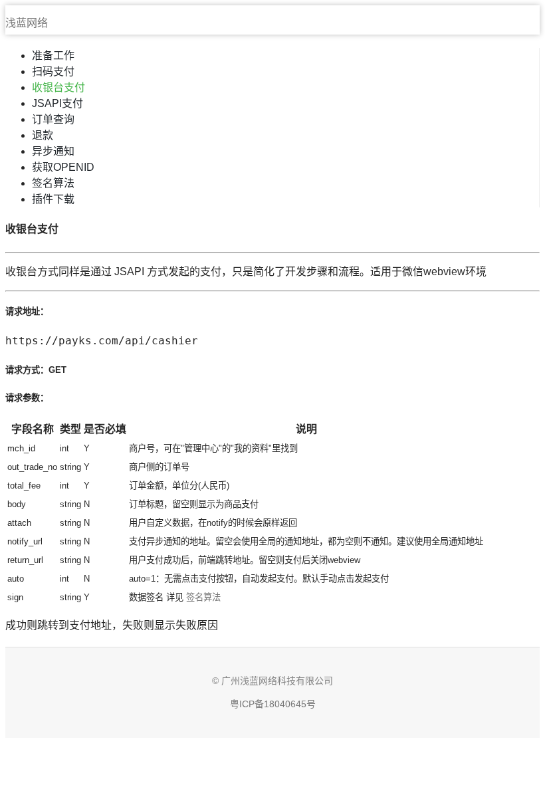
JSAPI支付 (57, 103)
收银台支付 (58, 87)
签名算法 (53, 183)
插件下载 (53, 199)
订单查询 (53, 119)
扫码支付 (53, 71)
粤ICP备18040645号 (273, 704)
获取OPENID (63, 167)
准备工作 (53, 55)
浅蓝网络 (26, 23)
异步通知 (53, 151)
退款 (42, 135)
